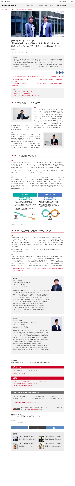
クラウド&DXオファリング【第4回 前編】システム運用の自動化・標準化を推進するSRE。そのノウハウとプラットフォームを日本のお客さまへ (36, 43)
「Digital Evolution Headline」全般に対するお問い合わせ (26, 402)
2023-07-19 (13, 49)
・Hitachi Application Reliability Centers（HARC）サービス (26, 383)
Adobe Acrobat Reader (33, 409)
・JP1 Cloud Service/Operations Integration (23, 385)
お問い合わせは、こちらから (19, 373)
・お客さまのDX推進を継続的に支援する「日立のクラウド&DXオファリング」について (33, 381)
